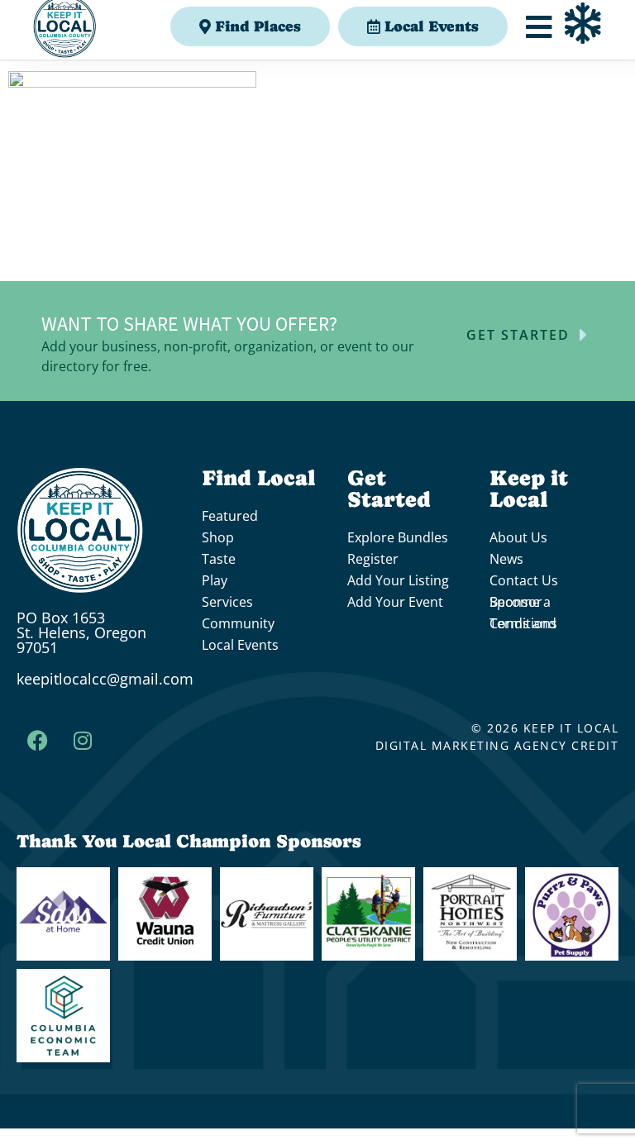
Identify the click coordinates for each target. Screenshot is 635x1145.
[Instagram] (82, 740)
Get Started (518, 335)
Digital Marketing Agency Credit (497, 745)
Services (227, 602)
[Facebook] (37, 740)
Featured (230, 516)
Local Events (240, 645)
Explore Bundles (397, 537)
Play (214, 580)
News (506, 559)
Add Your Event (395, 602)
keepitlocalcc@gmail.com (105, 679)
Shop (218, 537)
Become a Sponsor (520, 602)
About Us (518, 537)
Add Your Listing (398, 580)
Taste (219, 559)
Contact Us (523, 580)
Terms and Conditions (523, 623)
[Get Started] (584, 335)
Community (238, 623)
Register (373, 559)
